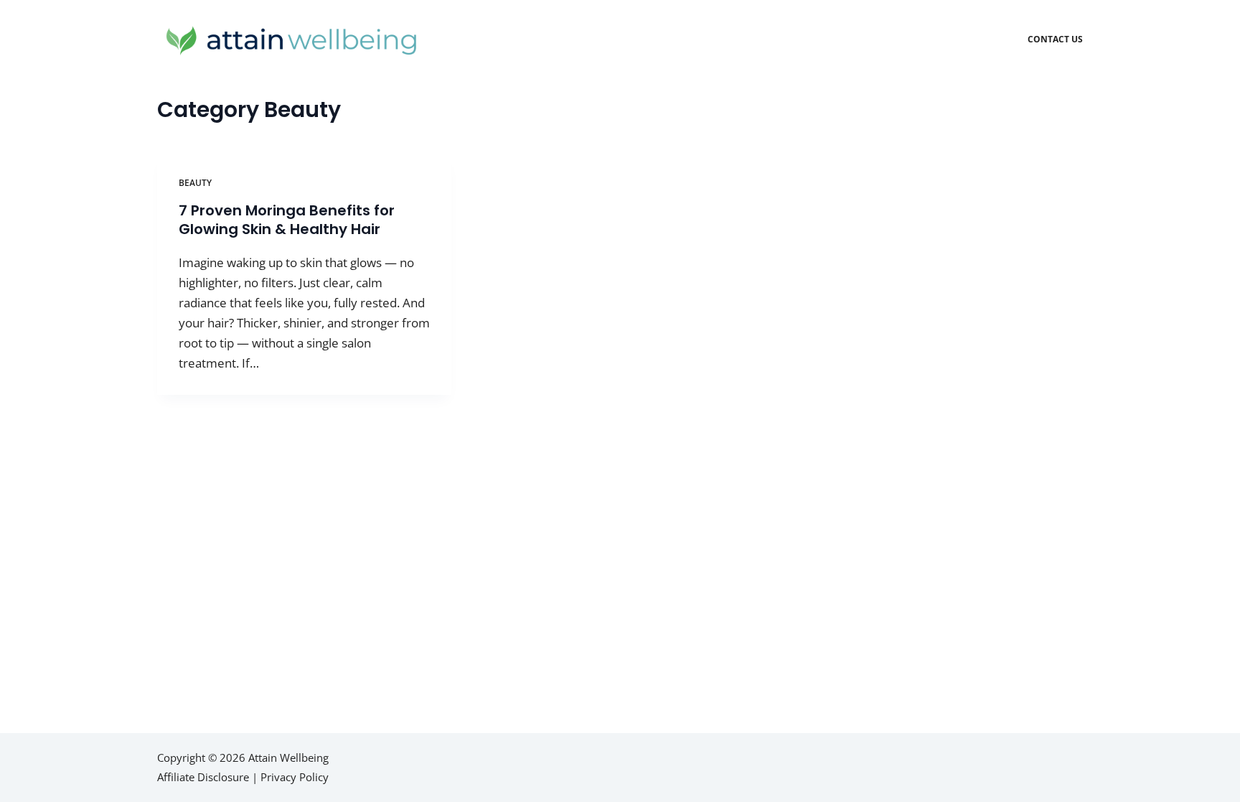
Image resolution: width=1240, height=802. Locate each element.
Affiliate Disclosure (203, 777)
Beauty (195, 183)
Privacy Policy (294, 777)
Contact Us (1055, 39)
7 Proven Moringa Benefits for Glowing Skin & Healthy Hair (287, 219)
